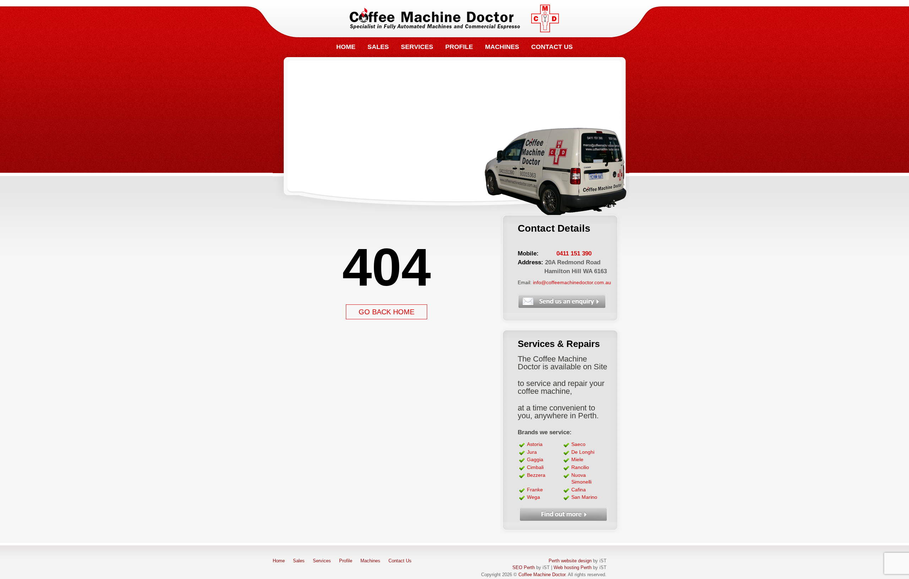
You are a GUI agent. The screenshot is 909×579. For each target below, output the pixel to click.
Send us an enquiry (563, 301)
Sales (378, 46)
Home (345, 46)
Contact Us (552, 46)
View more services (564, 514)
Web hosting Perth (573, 567)
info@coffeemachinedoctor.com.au (572, 282)
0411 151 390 (574, 253)
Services (417, 46)
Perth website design (570, 560)
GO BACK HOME (386, 312)
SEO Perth (523, 567)
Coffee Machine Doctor (454, 18)
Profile (459, 46)
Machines (502, 46)
